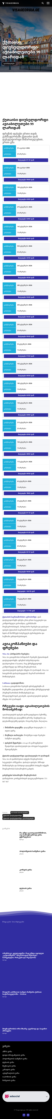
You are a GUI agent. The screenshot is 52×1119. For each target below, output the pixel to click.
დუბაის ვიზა (25, 888)
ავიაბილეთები (9, 63)
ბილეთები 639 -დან (26, 434)
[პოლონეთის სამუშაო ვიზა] (10, 858)
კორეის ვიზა (25, 869)
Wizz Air (5, 654)
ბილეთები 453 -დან (26, 277)
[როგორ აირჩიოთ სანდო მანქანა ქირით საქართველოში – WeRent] (26, 977)
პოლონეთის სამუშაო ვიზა (32, 851)
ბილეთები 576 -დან (26, 356)
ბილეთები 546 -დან (26, 317)
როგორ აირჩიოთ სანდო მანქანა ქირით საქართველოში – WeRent (22, 993)
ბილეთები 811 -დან (26, 160)
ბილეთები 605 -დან (26, 376)
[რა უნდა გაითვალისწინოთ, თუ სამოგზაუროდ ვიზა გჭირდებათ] (10, 839)
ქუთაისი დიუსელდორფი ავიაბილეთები (18, 818)
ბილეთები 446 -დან (26, 238)
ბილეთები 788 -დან (26, 493)
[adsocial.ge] (13, 1101)
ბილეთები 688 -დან (26, 454)
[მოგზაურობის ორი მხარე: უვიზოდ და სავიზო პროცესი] (26, 1013)
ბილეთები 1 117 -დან (26, 611)
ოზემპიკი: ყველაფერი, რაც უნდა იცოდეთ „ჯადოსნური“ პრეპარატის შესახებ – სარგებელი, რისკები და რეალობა (23, 955)
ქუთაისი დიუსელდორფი (12, 815)
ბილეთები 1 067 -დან (26, 591)
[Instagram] (28, 1115)
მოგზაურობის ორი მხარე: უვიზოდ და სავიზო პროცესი (24, 1029)
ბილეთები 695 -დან (26, 473)
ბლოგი (21, 839)
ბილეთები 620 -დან (26, 395)
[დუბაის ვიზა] (10, 895)
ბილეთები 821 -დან (26, 552)
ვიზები (21, 854)
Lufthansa (6, 683)
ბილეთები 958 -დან (26, 180)
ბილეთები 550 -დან (26, 336)
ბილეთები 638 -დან (26, 415)
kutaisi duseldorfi (19, 812)
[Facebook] (23, 1115)
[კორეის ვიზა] (10, 876)
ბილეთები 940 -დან (26, 572)
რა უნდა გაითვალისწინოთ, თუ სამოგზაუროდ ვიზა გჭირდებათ (33, 835)
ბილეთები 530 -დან (26, 297)
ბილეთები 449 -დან (26, 258)
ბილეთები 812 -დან (26, 532)
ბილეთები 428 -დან (26, 199)
